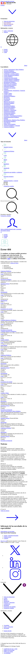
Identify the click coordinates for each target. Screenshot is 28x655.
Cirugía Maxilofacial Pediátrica (11, 75)
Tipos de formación (8, 24)
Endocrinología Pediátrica (10, 85)
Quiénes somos (7, 537)
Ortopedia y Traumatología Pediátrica (13, 115)
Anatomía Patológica (9, 71)
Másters (6, 599)
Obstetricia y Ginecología (10, 110)
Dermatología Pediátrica (10, 82)
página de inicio (14, 263)
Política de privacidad (9, 650)
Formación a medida (9, 186)
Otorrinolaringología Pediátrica (11, 117)
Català (5, 52)
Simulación (6, 601)
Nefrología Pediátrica (9, 103)
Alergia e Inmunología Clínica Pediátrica (14, 69)
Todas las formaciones (9, 21)
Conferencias (7, 604)
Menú (25, 65)
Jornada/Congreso (5, 283)
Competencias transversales (10, 78)
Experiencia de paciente (9, 87)
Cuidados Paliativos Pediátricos (11, 80)
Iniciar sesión (4, 229)
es (1, 46)
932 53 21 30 (4, 541)
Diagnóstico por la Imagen (10, 83)
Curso (2, 274)
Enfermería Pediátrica (9, 86)
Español (6, 51)
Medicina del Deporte (9, 101)
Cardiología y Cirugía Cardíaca (11, 73)
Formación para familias (10, 606)
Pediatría (6, 118)
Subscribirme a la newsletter (7, 531)
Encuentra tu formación (6, 330)
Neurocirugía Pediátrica (9, 107)
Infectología (7, 97)
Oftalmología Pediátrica (9, 113)
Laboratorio (6, 100)
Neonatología (7, 104)
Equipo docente (7, 25)
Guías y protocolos (8, 30)
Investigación (7, 99)
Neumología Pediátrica (9, 106)
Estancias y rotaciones (9, 602)
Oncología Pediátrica (9, 114)
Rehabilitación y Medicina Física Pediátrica (14, 120)
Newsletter (6, 628)
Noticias (6, 32)
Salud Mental (7, 122)
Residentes (6, 605)
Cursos (5, 598)
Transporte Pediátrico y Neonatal (12, 125)
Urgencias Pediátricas (9, 127)
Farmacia (6, 89)
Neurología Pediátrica (9, 108)
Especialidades (7, 22)
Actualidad (6, 625)
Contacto (8, 230)
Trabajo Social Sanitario (9, 124)
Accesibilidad (7, 653)
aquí (8, 258)
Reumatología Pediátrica (10, 121)
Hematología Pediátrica (9, 96)
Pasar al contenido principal (7, 1)
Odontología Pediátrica (9, 111)
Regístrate (9, 229)
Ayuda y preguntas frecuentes (11, 535)
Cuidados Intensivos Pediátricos (11, 79)
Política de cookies (8, 651)
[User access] (12, 227)
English (5, 49)
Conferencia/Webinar (6, 428)
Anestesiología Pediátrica (10, 72)
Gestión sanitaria (8, 94)
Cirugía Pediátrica (8, 76)
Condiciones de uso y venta (10, 648)
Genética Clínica (8, 93)
